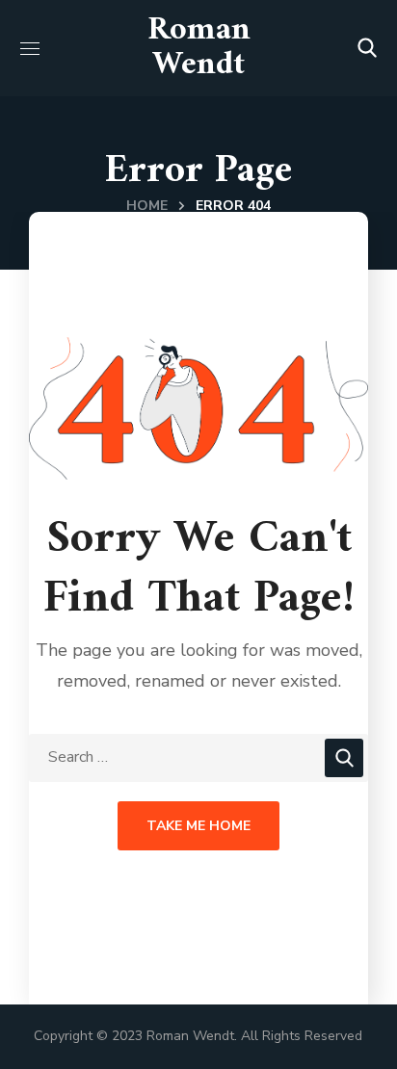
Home (147, 205)
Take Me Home (198, 826)
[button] (367, 48)
